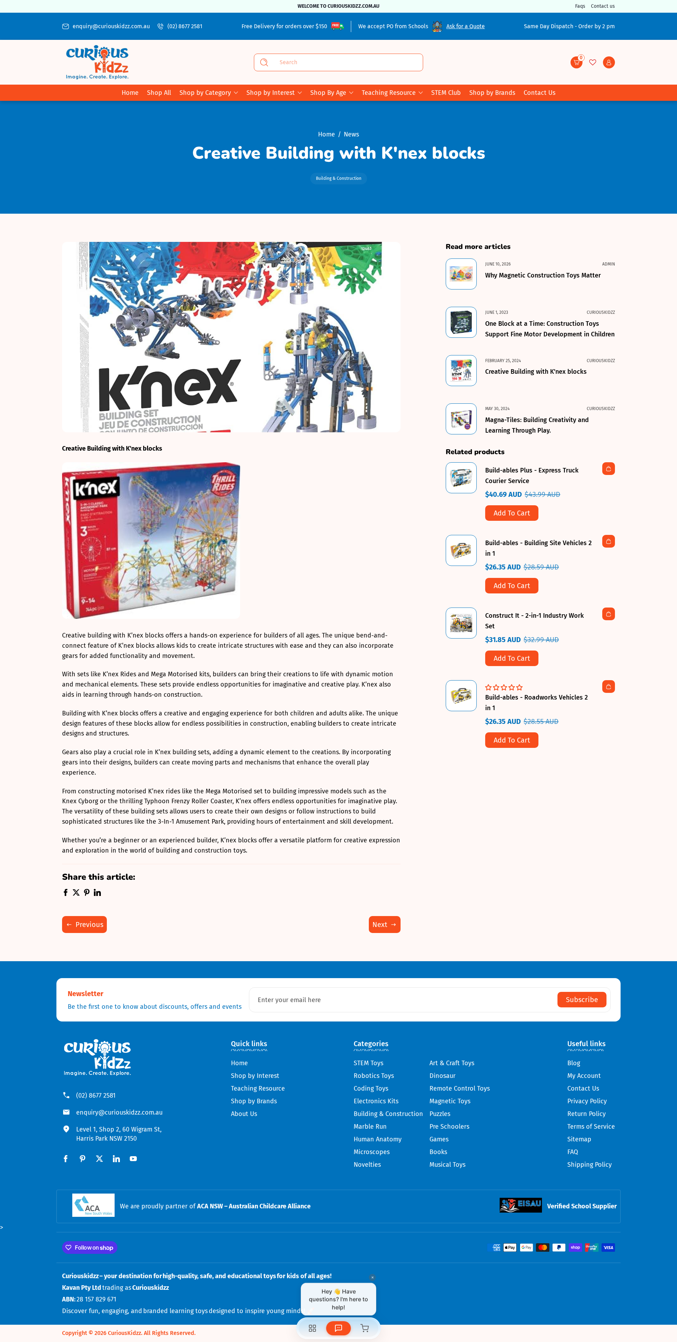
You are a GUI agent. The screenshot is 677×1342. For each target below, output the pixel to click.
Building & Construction (338, 178)
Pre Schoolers (449, 1126)
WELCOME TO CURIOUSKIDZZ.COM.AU (338, 6)
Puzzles (439, 1114)
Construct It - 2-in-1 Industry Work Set (534, 621)
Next (379, 924)
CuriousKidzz (124, 1333)
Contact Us (583, 1088)
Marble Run (370, 1126)
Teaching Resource (389, 93)
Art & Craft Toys (451, 1063)
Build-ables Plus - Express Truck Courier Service (532, 475)
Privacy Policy (587, 1101)
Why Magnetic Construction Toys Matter (543, 275)
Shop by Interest (270, 93)
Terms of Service (591, 1126)
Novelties (367, 1165)
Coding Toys (371, 1088)
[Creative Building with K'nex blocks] (461, 370)
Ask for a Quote (465, 26)
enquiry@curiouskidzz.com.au (111, 26)
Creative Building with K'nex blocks (536, 372)
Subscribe (582, 999)
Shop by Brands (254, 1101)
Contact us (603, 6)
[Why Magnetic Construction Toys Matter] (461, 273)
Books (438, 1152)
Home (326, 134)
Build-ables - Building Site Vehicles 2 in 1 (538, 548)
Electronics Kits (376, 1101)
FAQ (572, 1152)
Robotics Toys (374, 1076)
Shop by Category (205, 93)
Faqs (580, 6)
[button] (577, 62)
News (351, 134)
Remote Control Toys (459, 1088)
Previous (89, 924)
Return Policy (586, 1114)
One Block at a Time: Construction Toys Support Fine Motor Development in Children (550, 329)
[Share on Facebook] (65, 894)
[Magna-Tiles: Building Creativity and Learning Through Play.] (461, 418)
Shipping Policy (589, 1165)
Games (439, 1139)
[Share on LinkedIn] (97, 894)
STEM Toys (368, 1063)
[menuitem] (258, 1063)
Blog (573, 1063)
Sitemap (579, 1139)
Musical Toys (447, 1165)
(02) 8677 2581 (184, 26)
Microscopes (372, 1152)
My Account (584, 1076)
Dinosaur (442, 1076)
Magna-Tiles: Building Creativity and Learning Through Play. (537, 425)
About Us (244, 1114)
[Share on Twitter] (76, 894)
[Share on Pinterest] (86, 894)
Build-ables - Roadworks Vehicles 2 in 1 (536, 703)
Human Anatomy (378, 1139)
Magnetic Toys (449, 1101)
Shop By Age (328, 93)
